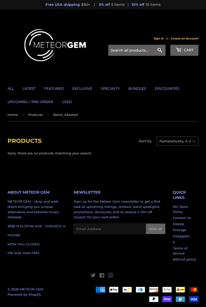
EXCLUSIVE (82, 88)
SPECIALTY (110, 88)
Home (13, 115)
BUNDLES (137, 88)
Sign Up (155, 229)
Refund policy (184, 259)
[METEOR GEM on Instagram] (110, 276)
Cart (188, 50)
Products (35, 115)
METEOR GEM (31, 289)
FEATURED (54, 88)
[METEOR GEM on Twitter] (93, 276)
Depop (178, 224)
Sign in (159, 38)
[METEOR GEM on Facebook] (102, 276)
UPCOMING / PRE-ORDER (30, 102)
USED (67, 102)
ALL (11, 88)
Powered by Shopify (24, 294)
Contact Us (182, 218)
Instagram (181, 236)
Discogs (179, 230)
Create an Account (184, 38)
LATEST (29, 88)
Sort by (145, 141)
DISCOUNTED (167, 88)
